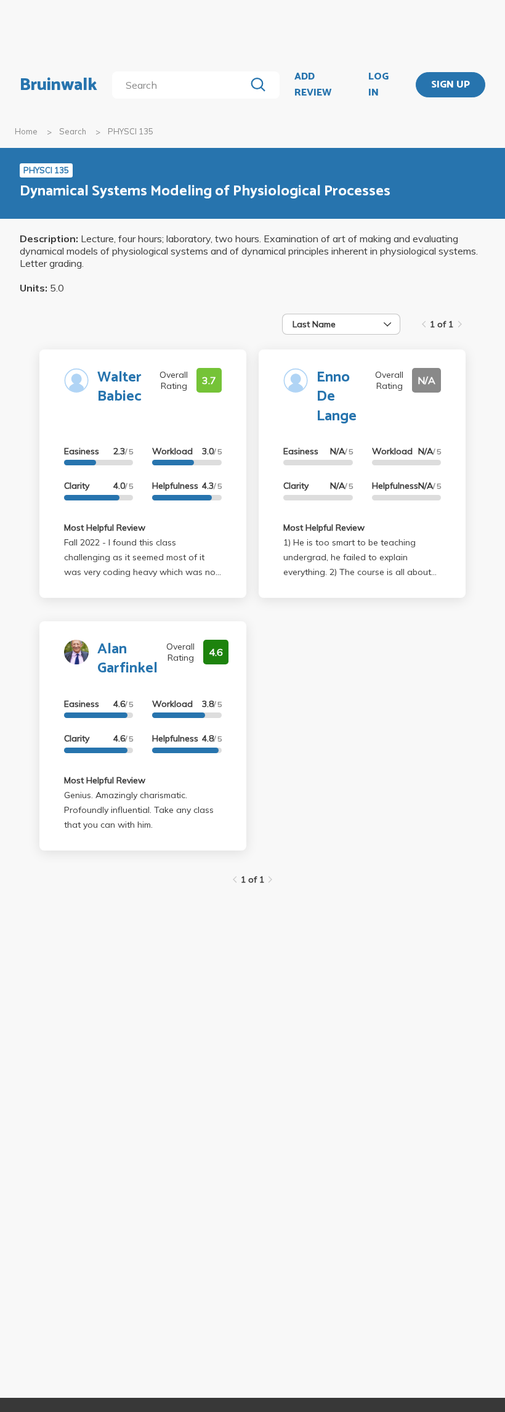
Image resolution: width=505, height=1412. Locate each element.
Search (72, 131)
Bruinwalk (58, 85)
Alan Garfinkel (127, 658)
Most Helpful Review (104, 527)
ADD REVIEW (312, 84)
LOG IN (378, 84)
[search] (181, 85)
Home (26, 131)
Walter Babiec (119, 387)
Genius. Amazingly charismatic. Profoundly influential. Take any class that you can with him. (139, 810)
